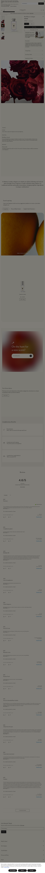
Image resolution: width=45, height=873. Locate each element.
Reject (22, 870)
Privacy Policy (6, 867)
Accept (31, 870)
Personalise (12, 870)
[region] (22, 868)
